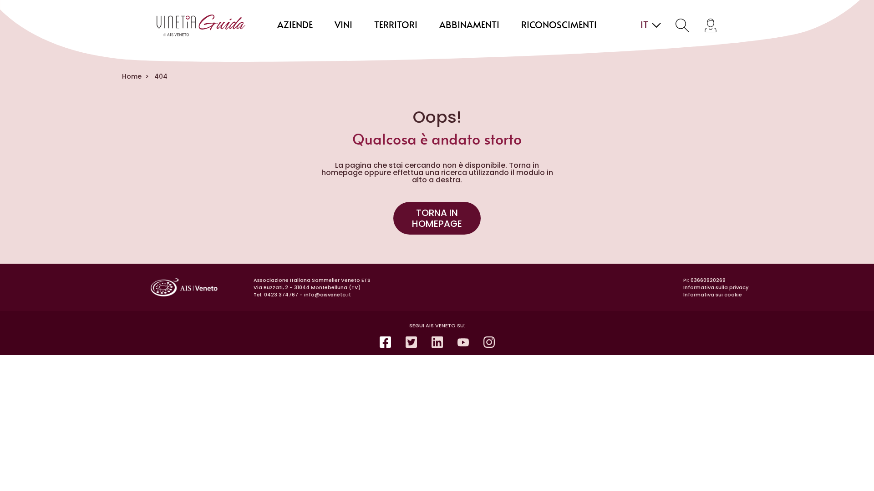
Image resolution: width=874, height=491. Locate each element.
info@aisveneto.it (327, 294)
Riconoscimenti (559, 25)
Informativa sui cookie (712, 294)
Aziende (295, 25)
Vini (343, 25)
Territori (395, 25)
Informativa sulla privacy (715, 287)
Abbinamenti (469, 25)
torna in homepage (437, 218)
